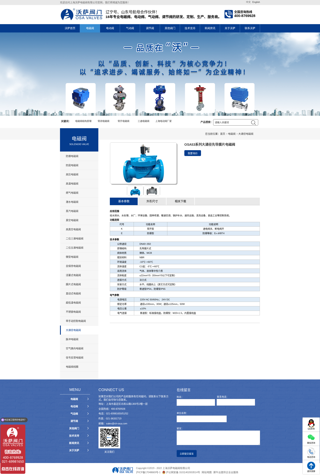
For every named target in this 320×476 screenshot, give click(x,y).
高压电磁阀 (72, 174)
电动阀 (110, 28)
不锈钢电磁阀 (73, 311)
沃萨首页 (70, 28)
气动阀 (130, 28)
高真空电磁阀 (73, 229)
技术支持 (190, 28)
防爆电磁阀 (72, 156)
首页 (222, 133)
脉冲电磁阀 (72, 339)
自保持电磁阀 (73, 266)
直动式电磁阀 (73, 293)
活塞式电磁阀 (73, 275)
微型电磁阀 (72, 256)
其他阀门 (170, 28)
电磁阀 (90, 28)
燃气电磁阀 (72, 192)
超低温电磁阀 (73, 302)
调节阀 (150, 28)
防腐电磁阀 (72, 165)
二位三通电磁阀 (74, 238)
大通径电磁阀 (73, 330)
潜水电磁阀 (72, 201)
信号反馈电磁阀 (74, 357)
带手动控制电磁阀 (76, 320)
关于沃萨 (230, 28)
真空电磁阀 (72, 220)
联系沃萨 (250, 28)
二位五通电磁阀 (74, 247)
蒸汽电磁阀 (72, 211)
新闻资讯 (210, 28)
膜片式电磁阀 (73, 284)
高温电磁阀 (72, 183)
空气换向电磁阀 (74, 348)
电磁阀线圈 (72, 366)
